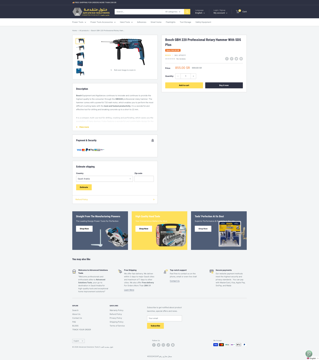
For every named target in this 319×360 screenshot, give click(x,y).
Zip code (138, 173)
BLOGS (75, 326)
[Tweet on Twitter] (236, 58)
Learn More (129, 290)
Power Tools (77, 22)
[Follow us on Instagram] (163, 345)
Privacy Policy (116, 318)
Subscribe (155, 326)
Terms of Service (117, 326)
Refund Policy (82, 199)
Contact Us (175, 281)
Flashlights (170, 22)
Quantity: (169, 76)
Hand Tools (125, 22)
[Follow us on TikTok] (168, 345)
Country (79, 173)
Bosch (168, 55)
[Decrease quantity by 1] (178, 76)
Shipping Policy (116, 322)
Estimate (84, 187)
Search (75, 310)
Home (74, 30)
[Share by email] (241, 58)
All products (84, 30)
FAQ (74, 322)
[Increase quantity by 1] (193, 76)
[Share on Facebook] (227, 58)
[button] (313, 358)
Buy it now (224, 85)
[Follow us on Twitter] (158, 345)
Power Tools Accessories (101, 22)
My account (219, 13)
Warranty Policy (116, 310)
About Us (76, 314)
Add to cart (184, 85)
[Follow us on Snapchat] (173, 345)
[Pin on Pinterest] (231, 58)
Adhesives (141, 22)
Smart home (156, 22)
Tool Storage (185, 22)
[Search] (187, 11)
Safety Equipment (203, 22)
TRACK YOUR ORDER (81, 329)
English (76, 341)
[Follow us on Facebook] (154, 345)
